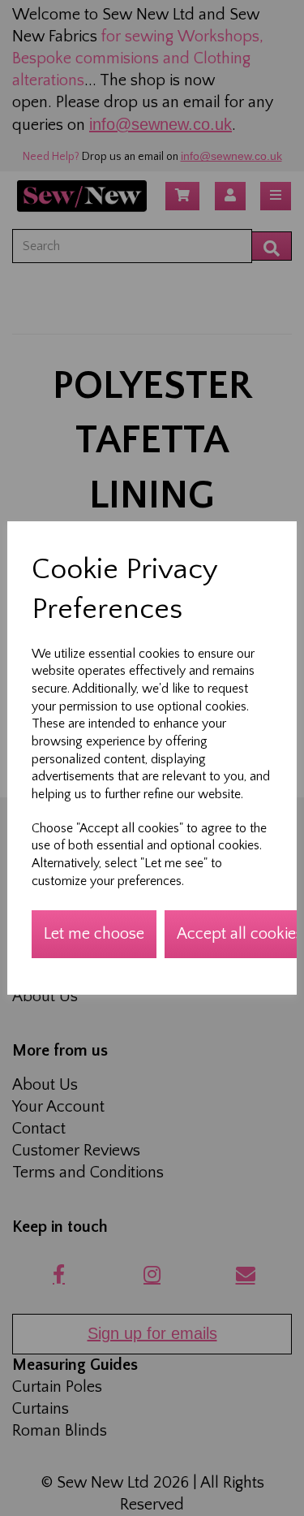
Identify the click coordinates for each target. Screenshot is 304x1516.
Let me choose (94, 934)
